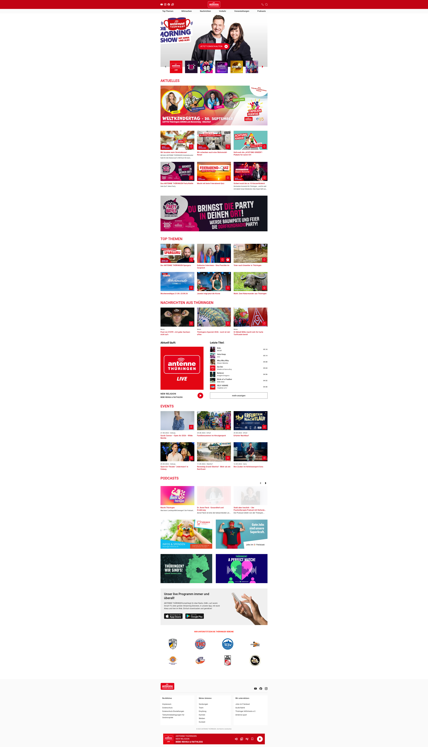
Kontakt (202, 722)
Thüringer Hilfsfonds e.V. (245, 711)
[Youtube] (161, 4)
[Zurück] (260, 483)
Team (201, 708)
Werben (202, 718)
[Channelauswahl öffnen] (266, 4)
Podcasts (261, 11)
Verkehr (222, 11)
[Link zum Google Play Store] (194, 616)
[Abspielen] (260, 739)
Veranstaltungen (241, 11)
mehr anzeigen (238, 395)
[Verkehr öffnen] (172, 4)
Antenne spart (241, 715)
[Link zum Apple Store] (173, 616)
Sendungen (203, 704)
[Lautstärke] (236, 739)
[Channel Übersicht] (241, 739)
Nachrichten (205, 11)
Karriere (202, 715)
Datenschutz (167, 708)
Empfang (202, 711)
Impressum (166, 704)
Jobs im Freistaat (242, 704)
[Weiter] (266, 483)
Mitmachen (186, 11)
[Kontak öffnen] (262, 4)
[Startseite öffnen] (214, 4)
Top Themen (167, 11)
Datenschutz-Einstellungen (173, 711)
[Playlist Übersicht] (247, 739)
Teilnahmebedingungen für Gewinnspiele (173, 716)
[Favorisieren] (252, 739)
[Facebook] (169, 4)
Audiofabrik (240, 708)
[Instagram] (165, 4)
